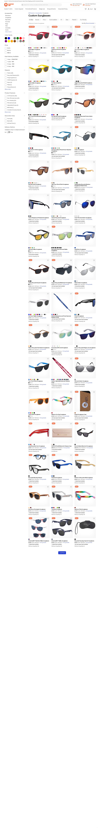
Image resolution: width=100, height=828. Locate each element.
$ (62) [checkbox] (8, 48)
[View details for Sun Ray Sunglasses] (62, 69)
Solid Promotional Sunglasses (58, 49)
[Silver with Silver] (78, 216)
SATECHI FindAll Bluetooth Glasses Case (61, 446)
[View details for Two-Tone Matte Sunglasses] (39, 367)
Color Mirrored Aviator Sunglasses (83, 217)
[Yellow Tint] (34, 247)
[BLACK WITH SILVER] (80, 114)
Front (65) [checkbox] (9, 118)
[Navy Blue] (39, 314)
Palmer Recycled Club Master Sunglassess (38, 347)
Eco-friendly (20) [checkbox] (11, 100)
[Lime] (34, 314)
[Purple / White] (82, 47)
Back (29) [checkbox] (9, 121)
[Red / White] (76, 47)
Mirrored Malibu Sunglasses (35, 249)
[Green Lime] (57, 507)
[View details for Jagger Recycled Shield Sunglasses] (85, 69)
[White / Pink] (41, 114)
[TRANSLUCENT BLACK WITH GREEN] (53, 247)
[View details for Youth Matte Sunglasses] (39, 401)
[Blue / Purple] (29, 216)
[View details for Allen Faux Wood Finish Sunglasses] (62, 171)
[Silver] (43, 47)
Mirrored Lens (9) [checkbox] (11, 103)
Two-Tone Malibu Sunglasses (82, 49)
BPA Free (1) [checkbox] (10, 107)
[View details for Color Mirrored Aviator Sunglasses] (85, 204)
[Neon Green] (32, 379)
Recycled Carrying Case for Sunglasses (84, 541)
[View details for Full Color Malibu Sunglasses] (39, 302)
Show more (8, 31)
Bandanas (8, 15)
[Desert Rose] (52, 444)
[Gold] (75, 148)
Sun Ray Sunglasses (56, 83)
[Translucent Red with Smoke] (30, 182)
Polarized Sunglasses (56, 477)
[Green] (34, 114)
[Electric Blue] (52, 379)
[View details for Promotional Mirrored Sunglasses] (62, 334)
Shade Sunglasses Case (80, 414)
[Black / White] (85, 47)
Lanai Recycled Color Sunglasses (36, 446)
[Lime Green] (34, 47)
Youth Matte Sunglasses (34, 414)
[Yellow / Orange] (30, 216)
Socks (6, 30)
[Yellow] (39, 81)
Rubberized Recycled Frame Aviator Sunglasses (84, 117)
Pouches (7, 21)
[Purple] (36, 47)
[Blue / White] (75, 47)
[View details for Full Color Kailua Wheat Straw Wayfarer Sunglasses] (62, 136)
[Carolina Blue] (52, 148)
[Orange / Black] (91, 47)
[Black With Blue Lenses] (78, 81)
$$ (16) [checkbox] (9, 50)
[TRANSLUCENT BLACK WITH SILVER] (59, 247)
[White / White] (55, 47)
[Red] (30, 47)
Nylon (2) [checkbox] (9, 82)
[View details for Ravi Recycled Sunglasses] (39, 171)
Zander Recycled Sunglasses (58, 217)
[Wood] (29, 346)
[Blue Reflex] (52, 476)
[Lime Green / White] (80, 47)
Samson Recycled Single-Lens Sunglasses (85, 347)
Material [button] (74, 19)
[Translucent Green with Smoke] (32, 182)
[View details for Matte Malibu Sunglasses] (39, 69)
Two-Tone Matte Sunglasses (35, 381)
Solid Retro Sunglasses (80, 249)
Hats (6, 25)
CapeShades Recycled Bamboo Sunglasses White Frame (82, 185)
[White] (32, 47)
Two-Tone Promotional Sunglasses (37, 116)
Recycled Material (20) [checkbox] (13, 75)
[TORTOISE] (75, 114)
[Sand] (57, 148)
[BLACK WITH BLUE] (78, 114)
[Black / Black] (62, 47)
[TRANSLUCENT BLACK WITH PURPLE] (55, 247)
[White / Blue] (39, 114)
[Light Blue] (44, 81)
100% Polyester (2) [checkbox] (12, 80)
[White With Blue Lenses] (80, 81)
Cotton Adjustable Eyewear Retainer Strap (60, 382)
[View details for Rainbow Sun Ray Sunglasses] (62, 401)
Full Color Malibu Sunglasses (35, 316)
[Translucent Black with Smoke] (36, 182)
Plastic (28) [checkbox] (10, 73)
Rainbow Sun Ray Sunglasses (58, 414)
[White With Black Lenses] (75, 81)
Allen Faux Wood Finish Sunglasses (60, 184)
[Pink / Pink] (64, 47)
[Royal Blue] (29, 81)
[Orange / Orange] (60, 47)
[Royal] (75, 247)
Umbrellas (7, 28)
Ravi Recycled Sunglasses (34, 184)
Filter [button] (32, 19)
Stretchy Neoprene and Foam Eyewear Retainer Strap (61, 316)
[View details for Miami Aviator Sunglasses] (85, 269)
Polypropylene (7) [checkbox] (11, 77)
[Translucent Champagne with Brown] (34, 182)
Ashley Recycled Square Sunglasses (37, 282)
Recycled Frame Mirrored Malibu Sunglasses (59, 250)
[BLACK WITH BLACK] (76, 114)
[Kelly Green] (34, 81)
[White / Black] (78, 47)
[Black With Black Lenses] (76, 81)
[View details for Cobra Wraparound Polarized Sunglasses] (39, 204)
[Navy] (29, 47)
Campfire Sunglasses (56, 509)
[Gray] (44, 47)
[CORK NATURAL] (75, 412)
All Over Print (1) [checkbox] (11, 123)
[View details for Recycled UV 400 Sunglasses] (39, 136)
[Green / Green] (57, 47)
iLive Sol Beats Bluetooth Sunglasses (84, 446)
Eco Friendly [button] (83, 19)
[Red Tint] (30, 247)
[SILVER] (75, 379)
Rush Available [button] (53, 19)
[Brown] (30, 507)
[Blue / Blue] (52, 47)
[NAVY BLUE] (52, 539)
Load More (62, 552)
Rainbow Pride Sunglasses (81, 509)
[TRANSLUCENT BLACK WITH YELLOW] (60, 247)
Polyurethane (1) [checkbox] (11, 87)
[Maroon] (37, 314)
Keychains (8, 19)
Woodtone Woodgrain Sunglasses (36, 509)
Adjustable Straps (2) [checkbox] (12, 105)
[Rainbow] (52, 412)
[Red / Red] (53, 47)
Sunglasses (8, 17)
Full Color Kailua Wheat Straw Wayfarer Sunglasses (61, 150)
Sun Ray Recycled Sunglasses (58, 116)
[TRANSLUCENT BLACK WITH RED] (57, 247)
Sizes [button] (67, 19)
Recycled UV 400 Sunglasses (35, 149)
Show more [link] (8, 89)
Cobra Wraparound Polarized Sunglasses (38, 217)
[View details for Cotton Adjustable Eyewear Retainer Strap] (62, 367)
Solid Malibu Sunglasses (34, 49)
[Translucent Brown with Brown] (57, 216)
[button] (90, 5)
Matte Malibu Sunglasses (34, 83)
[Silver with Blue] (75, 216)
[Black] (41, 47)
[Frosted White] (39, 47)
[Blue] (52, 81)
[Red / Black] (89, 47)
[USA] (29, 539)
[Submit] (22, 4)
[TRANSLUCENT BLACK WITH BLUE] (52, 247)
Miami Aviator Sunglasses (81, 282)
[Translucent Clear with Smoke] (37, 182)
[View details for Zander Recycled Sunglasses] (62, 204)
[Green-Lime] (32, 412)
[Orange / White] (83, 47)
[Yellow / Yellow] (66, 47)
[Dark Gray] (53, 182)
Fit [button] (61, 19)
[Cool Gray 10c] (34, 444)
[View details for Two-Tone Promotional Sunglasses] (39, 103)
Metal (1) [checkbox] (9, 84)
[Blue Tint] (29, 247)
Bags (6, 23)
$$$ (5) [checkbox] (9, 52)
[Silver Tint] (55, 346)
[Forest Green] (64, 379)
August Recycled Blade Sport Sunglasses (61, 282)
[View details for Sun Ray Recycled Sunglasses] (62, 103)
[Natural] (52, 182)
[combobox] (41, 4)
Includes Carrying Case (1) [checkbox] (14, 110)
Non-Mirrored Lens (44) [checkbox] (13, 98)
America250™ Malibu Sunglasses (59, 541)
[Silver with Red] (76, 216)
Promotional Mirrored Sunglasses (59, 347)
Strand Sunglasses (79, 316)
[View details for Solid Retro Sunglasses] (85, 236)
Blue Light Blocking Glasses (35, 477)
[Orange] (37, 47)
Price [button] (44, 19)
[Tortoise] (29, 281)
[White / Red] (43, 114)
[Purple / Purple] (59, 47)
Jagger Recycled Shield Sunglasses (83, 83)
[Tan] (29, 507)
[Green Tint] (32, 247)
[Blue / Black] (87, 47)
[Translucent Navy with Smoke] (29, 182)
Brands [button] (37, 19)
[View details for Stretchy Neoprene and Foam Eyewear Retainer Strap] (62, 302)
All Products (31, 13)
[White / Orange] (44, 114)
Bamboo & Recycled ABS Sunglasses (84, 477)
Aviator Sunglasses (79, 149)
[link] (9, 5)
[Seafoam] (55, 148)
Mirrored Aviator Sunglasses (81, 381)
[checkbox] (16, 59)
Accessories (39, 13)
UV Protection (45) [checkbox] (12, 95)
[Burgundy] (62, 379)
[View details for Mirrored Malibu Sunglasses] (39, 236)
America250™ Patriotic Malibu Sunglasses (38, 541)
